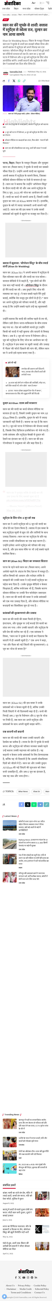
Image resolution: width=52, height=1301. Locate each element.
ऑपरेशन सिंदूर (32, 285)
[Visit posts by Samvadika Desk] (6, 73)
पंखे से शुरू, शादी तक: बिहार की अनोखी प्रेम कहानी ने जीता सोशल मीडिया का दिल (16, 1246)
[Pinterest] (32, 1277)
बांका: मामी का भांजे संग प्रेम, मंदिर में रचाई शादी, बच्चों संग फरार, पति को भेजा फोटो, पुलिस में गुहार (17, 1196)
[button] (33, 3)
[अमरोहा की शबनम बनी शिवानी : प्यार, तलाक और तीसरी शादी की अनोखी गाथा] (12, 372)
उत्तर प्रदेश (22, 834)
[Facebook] (15, 1277)
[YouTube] (24, 1277)
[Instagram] (28, 1277)
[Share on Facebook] (8, 81)
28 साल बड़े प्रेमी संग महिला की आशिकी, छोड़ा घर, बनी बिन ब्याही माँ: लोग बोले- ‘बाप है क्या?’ (26, 384)
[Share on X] (14, 81)
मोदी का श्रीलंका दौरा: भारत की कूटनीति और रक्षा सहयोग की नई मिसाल (34, 1153)
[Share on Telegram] (40, 804)
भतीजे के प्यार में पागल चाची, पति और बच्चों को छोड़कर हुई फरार (33, 1140)
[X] (19, 1277)
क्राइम (20, 868)
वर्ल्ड (20, 1158)
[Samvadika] (12, 3)
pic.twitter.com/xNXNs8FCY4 (23, 500)
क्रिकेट (20, 1174)
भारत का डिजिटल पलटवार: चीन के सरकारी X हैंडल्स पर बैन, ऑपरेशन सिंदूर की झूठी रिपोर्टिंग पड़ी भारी (17, 1229)
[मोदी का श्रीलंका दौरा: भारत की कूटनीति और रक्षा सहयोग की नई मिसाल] (10, 1155)
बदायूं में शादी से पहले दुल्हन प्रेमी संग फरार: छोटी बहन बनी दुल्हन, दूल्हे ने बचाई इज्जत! (18, 1212)
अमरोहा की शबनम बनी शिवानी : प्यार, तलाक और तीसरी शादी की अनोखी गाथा (33, 371)
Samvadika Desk (16, 72)
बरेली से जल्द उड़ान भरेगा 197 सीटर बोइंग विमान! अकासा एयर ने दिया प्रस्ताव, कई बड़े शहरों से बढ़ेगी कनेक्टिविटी (32, 826)
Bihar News (23, 791)
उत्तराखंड (21, 1145)
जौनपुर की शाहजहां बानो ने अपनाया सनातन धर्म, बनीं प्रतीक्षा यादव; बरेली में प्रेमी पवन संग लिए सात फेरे (33, 876)
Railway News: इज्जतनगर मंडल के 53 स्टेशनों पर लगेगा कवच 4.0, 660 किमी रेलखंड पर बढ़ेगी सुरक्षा (33, 842)
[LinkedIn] (36, 1277)
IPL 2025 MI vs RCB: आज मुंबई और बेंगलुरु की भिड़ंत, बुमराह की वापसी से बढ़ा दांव (33, 1167)
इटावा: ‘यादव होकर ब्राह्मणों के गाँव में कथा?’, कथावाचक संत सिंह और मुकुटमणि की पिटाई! (24, 392)
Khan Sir (36, 791)
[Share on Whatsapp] (19, 81)
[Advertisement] (26, 240)
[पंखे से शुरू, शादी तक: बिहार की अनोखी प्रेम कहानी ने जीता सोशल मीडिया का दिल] (42, 1246)
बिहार (5, 19)
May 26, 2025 (14, 510)
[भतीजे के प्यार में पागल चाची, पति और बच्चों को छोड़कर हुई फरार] (10, 1142)
